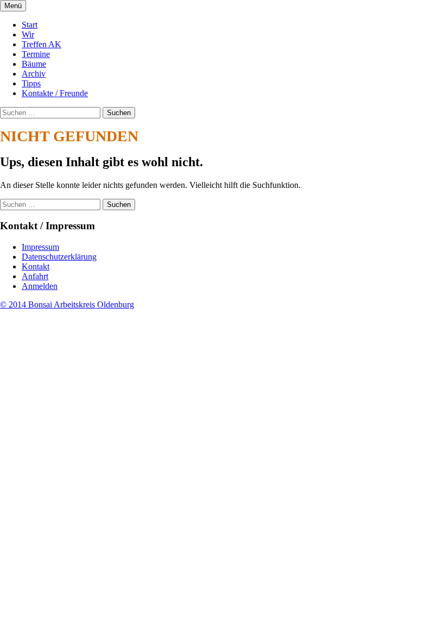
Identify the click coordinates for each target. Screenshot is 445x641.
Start (29, 24)
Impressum (40, 247)
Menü (13, 6)
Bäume (34, 63)
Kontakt (35, 266)
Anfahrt (35, 276)
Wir (28, 34)
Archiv (34, 73)
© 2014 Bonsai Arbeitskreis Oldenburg (67, 304)
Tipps (31, 83)
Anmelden (40, 286)
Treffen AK (41, 44)
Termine (36, 54)
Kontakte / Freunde (55, 93)
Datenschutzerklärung (59, 256)
